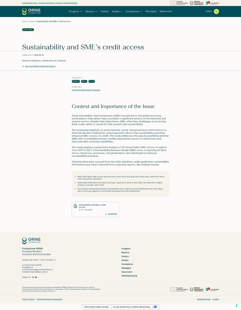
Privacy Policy (28, 299)
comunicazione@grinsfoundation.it (37, 270)
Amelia (115, 11)
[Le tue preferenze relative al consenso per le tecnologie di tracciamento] (236, 305)
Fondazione (132, 11)
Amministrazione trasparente (49, 299)
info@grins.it (27, 267)
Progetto (74, 11)
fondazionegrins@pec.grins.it (35, 272)
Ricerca (90, 11)
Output (105, 11)
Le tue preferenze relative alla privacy (131, 306)
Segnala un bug (203, 299)
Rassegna (151, 11)
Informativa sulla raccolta (96, 306)
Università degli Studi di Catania (86, 90)
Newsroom (166, 11)
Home (24, 21)
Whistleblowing (129, 276)
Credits (215, 299)
